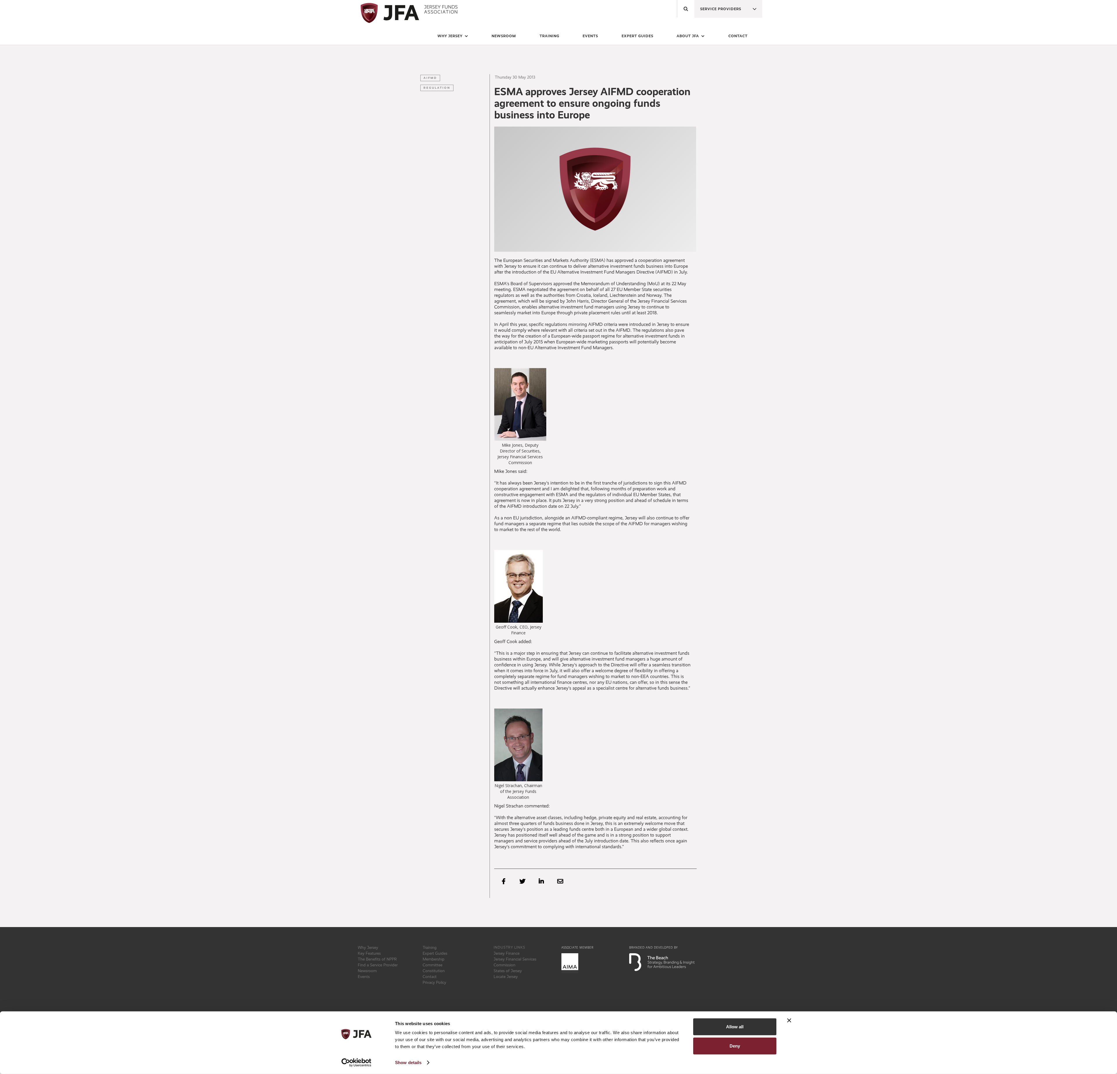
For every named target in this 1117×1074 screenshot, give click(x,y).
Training (430, 947)
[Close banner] (789, 1020)
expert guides (637, 36)
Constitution (434, 970)
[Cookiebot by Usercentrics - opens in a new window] (356, 1062)
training (549, 36)
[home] (408, 13)
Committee (432, 965)
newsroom (504, 36)
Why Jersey (368, 947)
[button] (718, 7)
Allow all (735, 1026)
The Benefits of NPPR (377, 959)
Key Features (369, 953)
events (590, 36)
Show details (408, 1062)
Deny (735, 1045)
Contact (738, 36)
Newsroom (367, 970)
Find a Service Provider (378, 965)
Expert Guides (435, 953)
